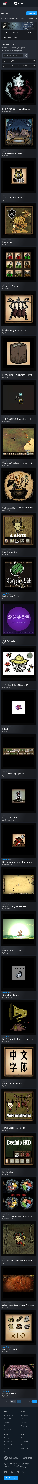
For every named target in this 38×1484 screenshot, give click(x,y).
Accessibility (8, 1441)
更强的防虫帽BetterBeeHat (15, 685)
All (2, 19)
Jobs (22, 1419)
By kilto (4, 731)
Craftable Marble (10, 995)
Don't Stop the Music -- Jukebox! (18, 1039)
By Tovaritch (6, 200)
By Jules (4, 598)
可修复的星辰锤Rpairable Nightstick (19, 419)
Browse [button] (12, 32)
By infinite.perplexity (8, 820)
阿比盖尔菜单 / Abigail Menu (16, 109)
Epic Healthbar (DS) (12, 153)
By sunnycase (6, 111)
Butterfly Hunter (10, 817)
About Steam (8, 1415)
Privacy (6, 1438)
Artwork (31, 19)
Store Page (31, 13)
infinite (5, 729)
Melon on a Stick (10, 596)
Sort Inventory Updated (13, 773)
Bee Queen (7, 242)
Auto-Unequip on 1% (12, 197)
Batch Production (10, 1349)
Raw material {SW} (11, 950)
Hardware (24, 1422)
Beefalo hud (8, 1172)
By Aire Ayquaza (7, 864)
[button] (26, 55)
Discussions (9, 19)
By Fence (5, 643)
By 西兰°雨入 (6, 510)
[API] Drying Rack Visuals (14, 330)
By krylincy (5, 1351)
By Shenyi (5, 953)
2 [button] (23, 1401)
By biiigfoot (5, 1041)
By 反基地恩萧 (6, 421)
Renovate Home (10, 1393)
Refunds (7, 1452)
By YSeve (5, 156)
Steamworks (8, 1422)
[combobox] (13, 1401)
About (16, 38)
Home (5, 32)
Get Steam (24, 1438)
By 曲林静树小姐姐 (7, 1219)
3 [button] (25, 1401)
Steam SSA (7, 1419)
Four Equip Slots (10, 552)
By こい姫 (5, 1307)
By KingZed (5, 1396)
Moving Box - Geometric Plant (17, 374)
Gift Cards (7, 1429)
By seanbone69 (7, 997)
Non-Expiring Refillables (14, 906)
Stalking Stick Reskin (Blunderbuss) (19, 1260)
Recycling (24, 1426)
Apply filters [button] (12, 61)
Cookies (6, 1448)
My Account (25, 1448)
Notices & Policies (10, 1445)
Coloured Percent (10, 286)
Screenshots (20, 19)
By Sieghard (5, 1263)
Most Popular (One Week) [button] (17, 66)
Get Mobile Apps (11, 1478)
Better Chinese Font (12, 1083)
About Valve (25, 1415)
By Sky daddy (6, 909)
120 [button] (30, 1401)
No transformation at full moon (17, 862)
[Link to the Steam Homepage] (19, 4)
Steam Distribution (10, 1426)
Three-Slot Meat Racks (13, 1127)
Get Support (25, 1445)
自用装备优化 (8, 640)
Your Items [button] (25, 32)
